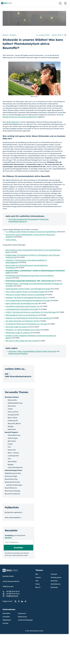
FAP (7, 374)
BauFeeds (54, 587)
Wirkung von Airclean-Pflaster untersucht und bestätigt (25, 295)
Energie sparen (56, 577)
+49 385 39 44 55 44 (13, 591)
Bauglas (10, 426)
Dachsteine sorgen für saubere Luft (18, 327)
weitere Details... (11, 240)
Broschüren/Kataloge (12, 491)
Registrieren (7, 620)
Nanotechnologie (11, 476)
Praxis (37, 584)
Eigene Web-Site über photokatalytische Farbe (22, 303)
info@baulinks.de (12, 596)
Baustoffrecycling (11, 479)
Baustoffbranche (11, 488)
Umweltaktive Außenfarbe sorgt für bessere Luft (22, 306)
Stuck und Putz (13, 412)
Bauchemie (52, 351)
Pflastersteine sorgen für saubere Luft (19, 333)
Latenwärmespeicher (15, 467)
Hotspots (54, 574)
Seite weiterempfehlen (12, 517)
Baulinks (5, 35)
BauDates (54, 581)
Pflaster (38, 351)
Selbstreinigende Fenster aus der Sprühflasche (22, 315)
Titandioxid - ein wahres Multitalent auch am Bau (23, 330)
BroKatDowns (56, 584)
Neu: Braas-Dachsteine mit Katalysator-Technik (22, 321)
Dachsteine (12, 351)
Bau (36, 574)
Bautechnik (12, 429)
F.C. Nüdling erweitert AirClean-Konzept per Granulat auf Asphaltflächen (31, 232)
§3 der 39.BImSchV (13, 122)
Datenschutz (22, 617)
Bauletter (8, 538)
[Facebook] (19, 601)
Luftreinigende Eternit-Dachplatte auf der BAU (22, 309)
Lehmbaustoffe (13, 456)
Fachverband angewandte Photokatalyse (23, 219)
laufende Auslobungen (14, 485)
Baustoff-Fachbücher (12, 494)
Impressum (22, 613)
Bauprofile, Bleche (14, 423)
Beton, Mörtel (12, 418)
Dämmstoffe (12, 400)
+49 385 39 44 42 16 (12, 594)
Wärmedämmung (14, 435)
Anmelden (6, 617)
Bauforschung (13, 353)
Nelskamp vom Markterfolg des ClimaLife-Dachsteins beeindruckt (29, 318)
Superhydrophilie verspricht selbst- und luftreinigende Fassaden (28, 289)
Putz (9, 447)
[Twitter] (16, 601)
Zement (44, 351)
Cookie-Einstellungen (25, 620)
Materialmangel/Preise (13, 470)
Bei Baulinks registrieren (13, 512)
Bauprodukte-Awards (12, 482)
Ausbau (38, 577)
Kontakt (5, 623)
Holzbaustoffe (13, 420)
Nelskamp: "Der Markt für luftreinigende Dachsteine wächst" (27, 297)
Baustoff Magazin (11, 432)
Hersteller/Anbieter (12, 397)
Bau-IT (37, 587)
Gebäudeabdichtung (15, 403)
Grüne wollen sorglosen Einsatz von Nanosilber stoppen (25, 292)
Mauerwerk (12, 450)
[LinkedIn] (22, 601)
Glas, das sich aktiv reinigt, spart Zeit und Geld (22, 341)
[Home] (18, 571)
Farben (19, 351)
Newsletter (6, 613)
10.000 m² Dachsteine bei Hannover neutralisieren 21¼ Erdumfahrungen (31, 312)
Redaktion (13, 35)
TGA (36, 581)
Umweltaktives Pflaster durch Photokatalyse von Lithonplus (26, 324)
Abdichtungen (13, 438)
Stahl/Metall (12, 461)
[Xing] (26, 601)
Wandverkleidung (29, 351)
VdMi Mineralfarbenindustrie (18, 376)
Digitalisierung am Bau (13, 473)
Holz (9, 459)
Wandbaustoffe (13, 415)
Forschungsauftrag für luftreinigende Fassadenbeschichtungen (28, 300)
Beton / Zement (13, 453)
